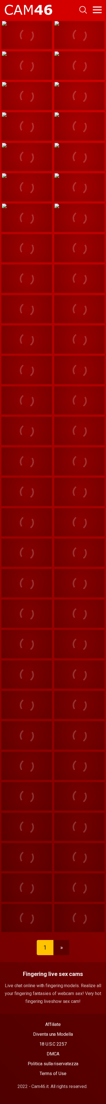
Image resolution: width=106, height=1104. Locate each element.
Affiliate (53, 1024)
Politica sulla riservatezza (53, 1063)
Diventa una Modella (53, 1034)
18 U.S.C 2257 (53, 1044)
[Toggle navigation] (97, 9)
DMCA (53, 1054)
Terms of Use (53, 1073)
